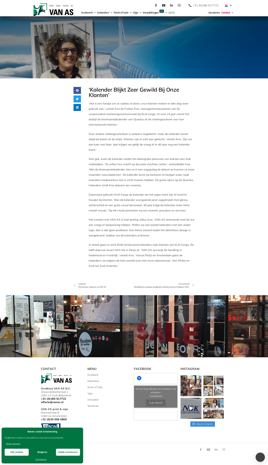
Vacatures (214, 12)
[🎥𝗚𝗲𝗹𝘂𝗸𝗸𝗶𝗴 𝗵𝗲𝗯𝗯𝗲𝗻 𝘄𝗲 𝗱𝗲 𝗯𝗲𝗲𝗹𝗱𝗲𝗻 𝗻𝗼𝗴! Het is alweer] (191, 385)
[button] (77, 90)
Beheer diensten (13, 443)
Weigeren (42, 452)
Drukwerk (87, 12)
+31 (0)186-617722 (53, 398)
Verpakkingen (153, 12)
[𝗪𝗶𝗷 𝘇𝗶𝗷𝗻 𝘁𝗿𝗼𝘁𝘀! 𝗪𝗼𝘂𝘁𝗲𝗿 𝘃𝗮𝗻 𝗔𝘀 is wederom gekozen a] (213, 408)
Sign (135, 12)
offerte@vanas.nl (52, 402)
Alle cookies (16, 452)
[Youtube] (164, 5)
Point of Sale (121, 12)
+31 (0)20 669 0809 (54, 419)
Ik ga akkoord (155, 403)
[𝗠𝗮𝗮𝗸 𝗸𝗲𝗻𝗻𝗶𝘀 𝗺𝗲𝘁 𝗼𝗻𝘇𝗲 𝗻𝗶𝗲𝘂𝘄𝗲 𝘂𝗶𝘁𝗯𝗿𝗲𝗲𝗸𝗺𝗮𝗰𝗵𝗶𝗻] (191, 408)
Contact (225, 12)
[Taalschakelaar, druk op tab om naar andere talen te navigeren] (228, 5)
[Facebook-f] (156, 5)
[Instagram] (179, 5)
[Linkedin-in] (171, 5)
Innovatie (93, 399)
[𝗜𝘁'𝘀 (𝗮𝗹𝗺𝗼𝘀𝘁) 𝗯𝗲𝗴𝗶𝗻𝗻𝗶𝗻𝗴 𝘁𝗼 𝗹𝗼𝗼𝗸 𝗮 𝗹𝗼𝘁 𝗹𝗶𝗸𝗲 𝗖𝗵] (213, 385)
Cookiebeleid (40, 459)
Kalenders (103, 12)
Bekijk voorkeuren (68, 452)
